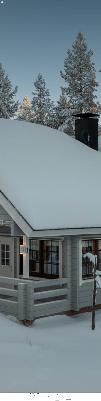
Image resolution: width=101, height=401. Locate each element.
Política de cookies (35, 397)
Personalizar (57, 399)
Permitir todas (68, 399)
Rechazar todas (62, 399)
